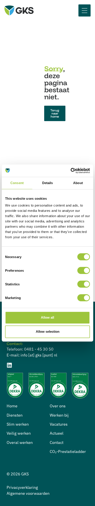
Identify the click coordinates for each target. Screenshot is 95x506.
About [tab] (78, 183)
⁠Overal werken (20, 442)
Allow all (47, 317)
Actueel (56, 433)
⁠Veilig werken (19, 433)
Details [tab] (47, 183)
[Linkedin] (9, 365)
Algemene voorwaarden (28, 493)
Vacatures (59, 424)
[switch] (83, 270)
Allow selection (47, 331)
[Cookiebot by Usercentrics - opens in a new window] (70, 171)
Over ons (58, 405)
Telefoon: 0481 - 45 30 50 (30, 349)
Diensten (15, 415)
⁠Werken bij (59, 415)
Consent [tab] (17, 183)
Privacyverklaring (22, 487)
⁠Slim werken (18, 424)
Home (12, 405)
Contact (56, 442)
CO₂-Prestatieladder (68, 451)
